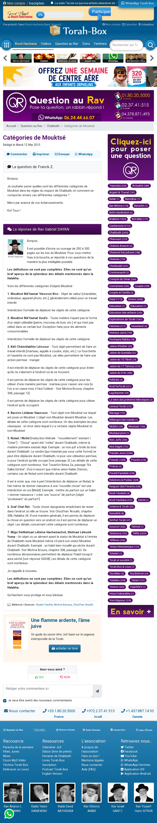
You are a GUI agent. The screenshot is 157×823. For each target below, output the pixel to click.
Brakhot (117, 219)
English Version (52, 773)
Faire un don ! (90, 756)
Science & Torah (121, 506)
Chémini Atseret (120, 245)
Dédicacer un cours (16, 769)
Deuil (115, 299)
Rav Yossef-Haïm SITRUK (144, 809)
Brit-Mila (140, 219)
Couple (142, 286)
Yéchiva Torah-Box (15, 765)
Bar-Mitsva (118, 205)
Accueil (11, 126)
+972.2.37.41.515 (100, 711)
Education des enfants (125, 312)
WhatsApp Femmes (136, 765)
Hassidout (139, 326)
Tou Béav (116, 573)
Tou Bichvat (139, 573)
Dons (86, 44)
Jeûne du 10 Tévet (122, 359)
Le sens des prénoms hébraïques (131, 399)
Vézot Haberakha (121, 593)
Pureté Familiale (122, 473)
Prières (115, 466)
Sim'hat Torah (119, 520)
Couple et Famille (121, 292)
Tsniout (116, 586)
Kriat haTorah (120, 386)
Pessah (117, 459)
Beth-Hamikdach (121, 212)
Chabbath (53, 126)
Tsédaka (117, 580)
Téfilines (117, 540)
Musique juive (119, 433)
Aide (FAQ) (89, 769)
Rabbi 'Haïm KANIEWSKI (39, 809)
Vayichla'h (138, 586)
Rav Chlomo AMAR (92, 809)
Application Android (137, 773)
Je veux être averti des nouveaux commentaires (40, 700)
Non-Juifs (118, 439)
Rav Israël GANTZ (117, 809)
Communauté (119, 272)
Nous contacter (22, 711)
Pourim (138, 459)
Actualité (140, 185)
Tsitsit (138, 580)
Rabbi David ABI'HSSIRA (65, 809)
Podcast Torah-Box (55, 769)
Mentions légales (93, 760)
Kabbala (116, 379)
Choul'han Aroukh (83, 604)
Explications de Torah (125, 319)
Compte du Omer (122, 279)
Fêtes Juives (11, 751)
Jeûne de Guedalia (122, 352)
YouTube (130, 756)
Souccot (117, 526)
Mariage (117, 412)
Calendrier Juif (52, 747)
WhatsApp (130, 760)
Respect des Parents (125, 486)
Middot (116, 426)
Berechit (141, 205)
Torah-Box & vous (121, 566)
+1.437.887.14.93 (140, 711)
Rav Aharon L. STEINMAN (13, 809)
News (6, 756)
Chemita (117, 259)
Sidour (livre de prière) (57, 751)
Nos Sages (118, 446)
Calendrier (130, 24)
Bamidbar (132, 198)
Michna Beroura (63, 604)
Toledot (115, 553)
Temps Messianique (124, 546)
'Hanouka (118, 185)
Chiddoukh (118, 265)
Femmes (100, 44)
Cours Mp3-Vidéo (14, 760)
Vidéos (46, 44)
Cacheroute (120, 225)
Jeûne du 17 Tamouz (124, 366)
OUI (41, 677)
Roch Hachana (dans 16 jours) (43, 24)
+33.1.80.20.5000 (61, 711)
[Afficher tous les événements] (52, 3)
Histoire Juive (120, 332)
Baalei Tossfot (44, 604)
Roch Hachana (26, 44)
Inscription (36, 3)
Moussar (137, 426)
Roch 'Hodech (119, 493)
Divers (135, 299)
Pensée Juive (121, 453)
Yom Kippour (120, 600)
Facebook (131, 751)
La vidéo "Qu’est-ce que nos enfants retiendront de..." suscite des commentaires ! (103, 3)
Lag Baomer (119, 392)
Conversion (119, 286)
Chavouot (118, 239)
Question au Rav (66, 44)
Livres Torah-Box (53, 760)
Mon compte (15, 3)
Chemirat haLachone (124, 252)
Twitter (129, 747)
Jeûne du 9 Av (120, 372)
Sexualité (116, 513)
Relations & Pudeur (123, 479)
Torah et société (120, 560)
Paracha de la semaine (18, 747)
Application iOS (134, 769)
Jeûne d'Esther (120, 346)
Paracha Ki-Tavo (13, 24)
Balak (114, 198)
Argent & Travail (122, 192)
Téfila (139, 533)
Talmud (137, 526)
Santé (143, 499)
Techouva (118, 533)
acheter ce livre (66, 648)
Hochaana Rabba (122, 339)
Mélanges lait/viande (123, 419)
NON (66, 677)
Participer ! (101, 15)
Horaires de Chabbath (56, 756)
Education (117, 306)
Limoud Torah (120, 406)
